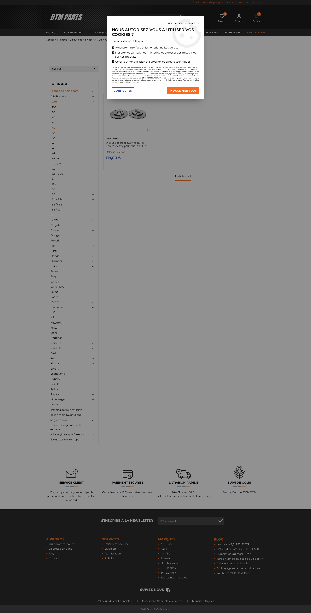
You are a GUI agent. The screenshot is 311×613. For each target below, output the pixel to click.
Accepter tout (184, 90)
